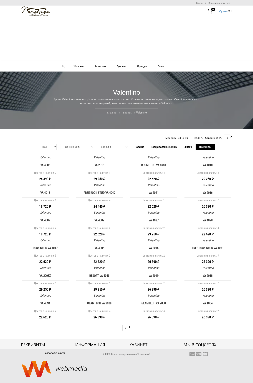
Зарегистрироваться (219, 2)
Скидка (187, 146)
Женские (79, 66)
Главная (112, 112)
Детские (121, 66)
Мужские (100, 66)
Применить (205, 146)
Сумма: (220, 11)
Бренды (142, 66)
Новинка (139, 146)
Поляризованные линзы (163, 146)
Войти (199, 2)
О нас (161, 66)
